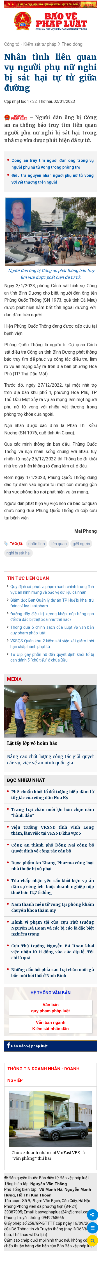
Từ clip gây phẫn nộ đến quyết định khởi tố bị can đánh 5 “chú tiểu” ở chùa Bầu (52, 657)
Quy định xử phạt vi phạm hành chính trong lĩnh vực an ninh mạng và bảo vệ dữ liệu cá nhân (52, 589)
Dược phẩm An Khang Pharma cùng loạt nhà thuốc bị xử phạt (52, 865)
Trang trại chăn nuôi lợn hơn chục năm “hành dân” (52, 812)
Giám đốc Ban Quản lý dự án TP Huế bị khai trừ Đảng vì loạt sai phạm (52, 603)
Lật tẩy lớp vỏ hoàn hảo (32, 743)
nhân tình (36, 543)
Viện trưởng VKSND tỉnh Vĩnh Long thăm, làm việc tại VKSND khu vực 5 (52, 830)
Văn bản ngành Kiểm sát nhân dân (50, 1025)
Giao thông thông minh (61, 1253)
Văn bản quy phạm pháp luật (50, 1007)
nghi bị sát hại (18, 553)
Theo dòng (72, 44)
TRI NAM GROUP (21, 1253)
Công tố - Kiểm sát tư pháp (30, 44)
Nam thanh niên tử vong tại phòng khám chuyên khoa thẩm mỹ (52, 907)
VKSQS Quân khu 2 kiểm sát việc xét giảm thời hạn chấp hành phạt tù (52, 644)
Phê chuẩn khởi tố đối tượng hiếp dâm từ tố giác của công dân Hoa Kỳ (52, 794)
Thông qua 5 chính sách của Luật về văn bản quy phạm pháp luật (52, 630)
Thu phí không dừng (24, 1259)
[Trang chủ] (50, 21)
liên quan (59, 543)
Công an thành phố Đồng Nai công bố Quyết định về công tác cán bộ (52, 848)
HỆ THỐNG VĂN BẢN (51, 992)
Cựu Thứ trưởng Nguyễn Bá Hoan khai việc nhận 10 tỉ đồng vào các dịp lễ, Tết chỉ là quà (52, 951)
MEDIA (14, 679)
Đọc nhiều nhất (26, 780)
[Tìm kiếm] (93, 1241)
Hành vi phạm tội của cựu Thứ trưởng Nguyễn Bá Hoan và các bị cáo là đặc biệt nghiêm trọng (52, 928)
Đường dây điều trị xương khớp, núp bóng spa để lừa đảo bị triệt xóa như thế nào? (52, 617)
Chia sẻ (92, 1214)
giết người (81, 543)
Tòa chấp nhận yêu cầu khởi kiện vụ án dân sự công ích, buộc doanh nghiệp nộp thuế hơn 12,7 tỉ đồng (52, 886)
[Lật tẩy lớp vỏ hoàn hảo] (50, 711)
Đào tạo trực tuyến (63, 1259)
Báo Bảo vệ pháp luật (28, 1046)
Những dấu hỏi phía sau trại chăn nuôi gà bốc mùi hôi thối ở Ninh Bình (52, 972)
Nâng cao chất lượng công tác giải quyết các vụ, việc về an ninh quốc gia (50, 760)
